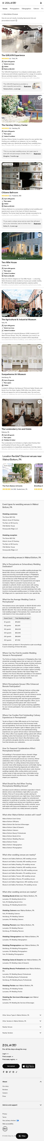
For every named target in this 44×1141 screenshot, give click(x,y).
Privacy (4, 1114)
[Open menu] (3, 3)
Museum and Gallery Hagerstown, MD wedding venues (20, 882)
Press (4, 1096)
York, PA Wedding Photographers (13, 954)
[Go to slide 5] (25, 51)
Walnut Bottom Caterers (10, 830)
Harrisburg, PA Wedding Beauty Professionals (16, 980)
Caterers (36, 8)
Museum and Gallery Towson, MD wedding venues (18, 876)
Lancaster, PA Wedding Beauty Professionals (16, 974)
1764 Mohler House (8, 526)
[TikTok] (17, 1072)
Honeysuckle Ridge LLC (10, 529)
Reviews (5, 1089)
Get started (11, 1066)
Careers (4, 1093)
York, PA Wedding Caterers (11, 913)
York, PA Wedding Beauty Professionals (15, 977)
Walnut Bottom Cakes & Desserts (13, 827)
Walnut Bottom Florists (9, 842)
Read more (27, 86)
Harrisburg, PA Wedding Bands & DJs (14, 905)
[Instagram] (13, 1072)
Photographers (14, 8)
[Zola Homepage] (10, 3)
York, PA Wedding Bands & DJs (12, 902)
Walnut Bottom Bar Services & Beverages (15, 824)
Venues (4, 8)
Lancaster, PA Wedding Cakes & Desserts (15, 963)
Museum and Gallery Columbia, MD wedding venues (19, 861)
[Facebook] (3, 1072)
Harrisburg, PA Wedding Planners (13, 931)
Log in (4, 1054)
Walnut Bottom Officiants (10, 821)
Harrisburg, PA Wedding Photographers (15, 948)
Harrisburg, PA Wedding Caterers (13, 916)
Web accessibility (7, 1124)
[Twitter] (10, 1072)
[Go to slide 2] (20, 51)
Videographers (26, 8)
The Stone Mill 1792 (8, 517)
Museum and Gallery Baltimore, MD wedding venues (19, 858)
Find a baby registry (8, 1059)
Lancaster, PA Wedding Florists (12, 991)
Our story (5, 1086)
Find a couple (6, 1056)
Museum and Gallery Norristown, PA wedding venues (19, 885)
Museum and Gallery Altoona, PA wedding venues (18, 879)
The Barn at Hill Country (10, 523)
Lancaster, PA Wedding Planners (12, 928)
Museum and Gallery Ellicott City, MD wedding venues (19, 870)
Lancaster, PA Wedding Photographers (14, 951)
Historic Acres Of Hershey (10, 520)
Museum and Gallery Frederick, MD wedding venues (19, 867)
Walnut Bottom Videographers (12, 845)
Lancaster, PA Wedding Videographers (14, 940)
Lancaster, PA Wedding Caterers (12, 919)
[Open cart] (41, 3)
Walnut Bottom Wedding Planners (13, 839)
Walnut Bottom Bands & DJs (11, 836)
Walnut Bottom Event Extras (11, 818)
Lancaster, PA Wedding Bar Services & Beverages (18, 1003)
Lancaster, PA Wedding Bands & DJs (14, 899)
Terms (4, 1117)
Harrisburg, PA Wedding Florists (12, 988)
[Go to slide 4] (23, 51)
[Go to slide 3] (22, 51)
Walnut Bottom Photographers (12, 847)
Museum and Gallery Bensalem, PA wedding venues (19, 873)
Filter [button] (24, 1136)
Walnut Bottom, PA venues (10, 14)
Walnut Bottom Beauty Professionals (14, 833)
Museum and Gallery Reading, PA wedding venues (18, 864)
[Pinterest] (7, 1072)
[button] (39, 28)
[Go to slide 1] (19, 51)
